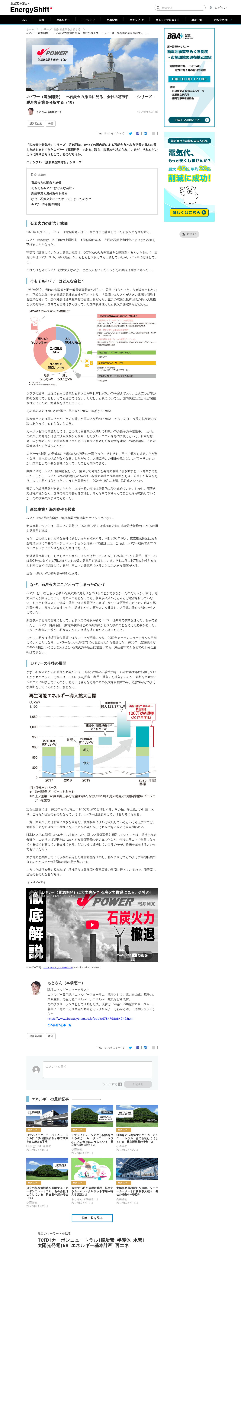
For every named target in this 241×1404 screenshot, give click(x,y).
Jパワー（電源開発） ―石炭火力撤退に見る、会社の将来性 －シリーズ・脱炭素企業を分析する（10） (87, 33)
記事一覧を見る (92, 1218)
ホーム (30, 29)
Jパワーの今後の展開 (45, 204)
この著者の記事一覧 (59, 1025)
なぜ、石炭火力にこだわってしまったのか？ (61, 199)
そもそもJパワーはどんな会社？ (53, 188)
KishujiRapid (50, 967)
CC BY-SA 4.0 (65, 967)
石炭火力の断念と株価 (46, 182)
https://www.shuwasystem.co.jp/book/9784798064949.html (90, 1018)
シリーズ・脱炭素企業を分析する (61, 29)
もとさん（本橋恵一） (49, 111)
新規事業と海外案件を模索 (49, 193)
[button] (35, 124)
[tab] (23, 20)
